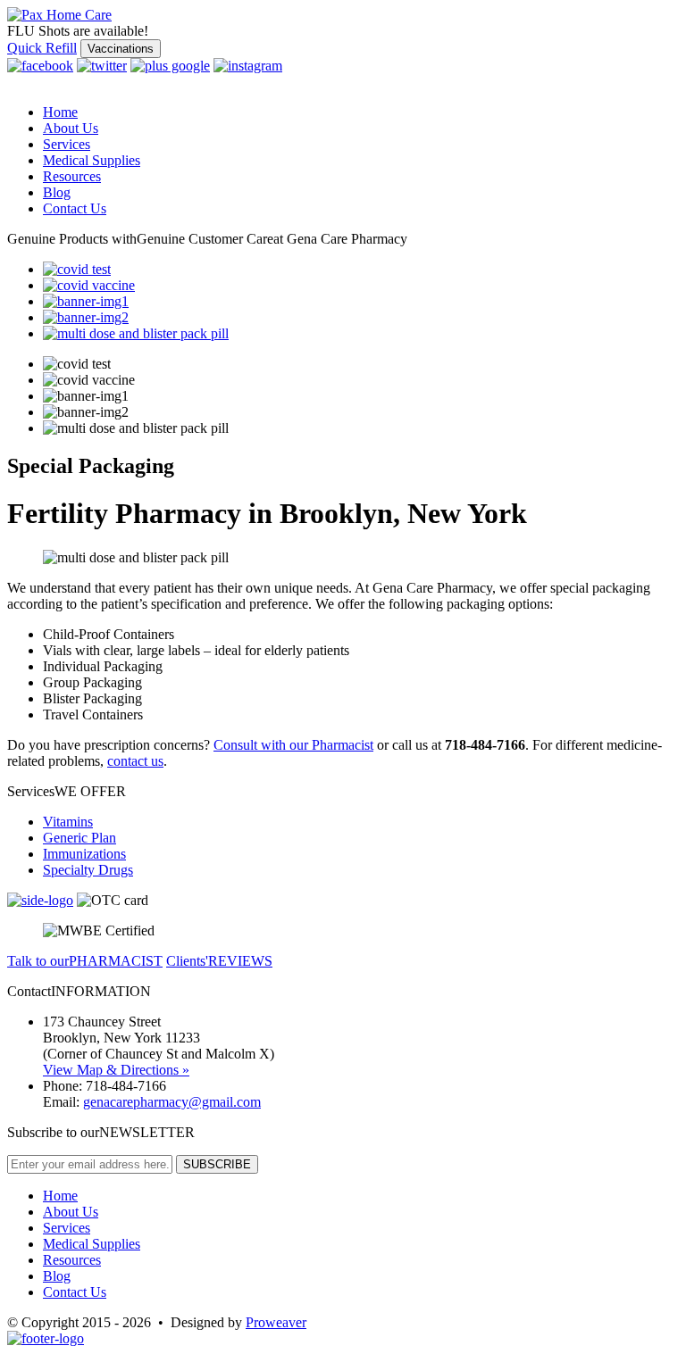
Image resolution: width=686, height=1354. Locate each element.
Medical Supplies (91, 160)
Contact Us (74, 208)
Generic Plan (79, 837)
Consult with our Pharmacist (293, 744)
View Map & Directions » (116, 1069)
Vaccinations (121, 48)
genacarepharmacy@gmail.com (172, 1101)
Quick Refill (42, 47)
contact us (135, 760)
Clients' (219, 960)
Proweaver (276, 1322)
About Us (70, 128)
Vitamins (68, 821)
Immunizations (84, 853)
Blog (57, 192)
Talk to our (85, 960)
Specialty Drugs (88, 869)
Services (66, 144)
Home (60, 112)
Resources (72, 176)
